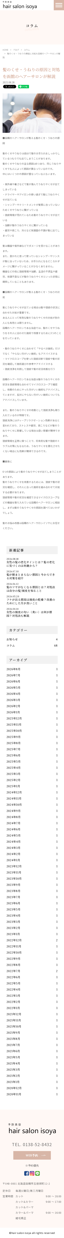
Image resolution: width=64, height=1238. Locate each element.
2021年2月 (13, 1076)
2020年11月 (14, 1094)
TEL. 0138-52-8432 (32, 1144)
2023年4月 (13, 915)
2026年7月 (13, 675)
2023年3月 (13, 922)
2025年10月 (14, 731)
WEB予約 (32, 1155)
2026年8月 (13, 669)
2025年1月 (13, 786)
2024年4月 (13, 842)
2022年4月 (13, 989)
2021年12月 (14, 1014)
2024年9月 (13, 811)
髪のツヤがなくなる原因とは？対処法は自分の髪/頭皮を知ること (30, 589)
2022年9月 (13, 959)
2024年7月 (13, 823)
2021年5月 (13, 1057)
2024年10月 (14, 805)
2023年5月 (13, 909)
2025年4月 (13, 768)
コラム (27, 49)
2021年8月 (13, 1039)
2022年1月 (13, 1008)
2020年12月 (14, 1088)
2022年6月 (13, 977)
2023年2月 (13, 928)
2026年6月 (13, 681)
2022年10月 (14, 952)
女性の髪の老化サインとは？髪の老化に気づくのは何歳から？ (30, 564)
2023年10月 (14, 878)
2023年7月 (13, 897)
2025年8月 (13, 743)
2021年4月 (13, 1063)
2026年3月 (13, 700)
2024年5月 (13, 835)
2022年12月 (14, 940)
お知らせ (12, 639)
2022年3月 (13, 996)
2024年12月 (14, 792)
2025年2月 (13, 780)
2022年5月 (13, 983)
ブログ (16, 49)
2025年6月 (13, 755)
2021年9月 (13, 1033)
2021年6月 (13, 1051)
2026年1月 (13, 712)
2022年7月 (13, 971)
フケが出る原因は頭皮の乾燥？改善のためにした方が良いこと (30, 601)
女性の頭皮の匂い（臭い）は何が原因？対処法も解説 (29, 614)
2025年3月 (13, 774)
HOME (5, 49)
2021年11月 (13, 1020)
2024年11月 (14, 798)
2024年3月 (13, 848)
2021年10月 (14, 1026)
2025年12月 (14, 718)
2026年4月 (13, 694)
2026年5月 (13, 688)
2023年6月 (13, 903)
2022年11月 (14, 946)
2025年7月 (13, 749)
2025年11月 (14, 724)
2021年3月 (13, 1069)
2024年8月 (13, 817)
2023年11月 (14, 872)
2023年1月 (13, 934)
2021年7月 (13, 1045)
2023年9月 (13, 885)
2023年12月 (14, 866)
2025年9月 (13, 737)
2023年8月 (13, 891)
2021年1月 (13, 1082)
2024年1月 (13, 860)
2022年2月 (13, 1002)
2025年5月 (13, 761)
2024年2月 (13, 854)
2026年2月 (13, 706)
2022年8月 (13, 965)
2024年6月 (13, 829)
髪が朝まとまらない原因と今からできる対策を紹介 (30, 576)
